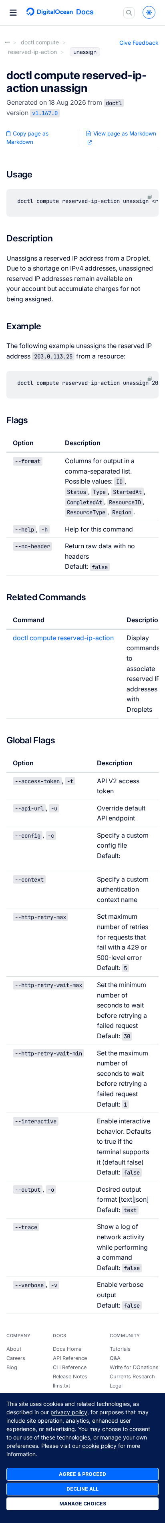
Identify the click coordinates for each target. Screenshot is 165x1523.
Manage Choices (82, 1504)
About (13, 1349)
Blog (11, 1367)
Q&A (115, 1358)
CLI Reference (70, 1367)
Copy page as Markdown (27, 137)
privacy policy (68, 1412)
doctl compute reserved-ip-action (63, 638)
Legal (116, 1386)
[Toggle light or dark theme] (149, 12)
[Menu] (13, 13)
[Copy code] (149, 196)
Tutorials (120, 1349)
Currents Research (132, 1377)
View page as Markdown (124, 133)
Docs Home (67, 1349)
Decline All (82, 1489)
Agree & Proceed (82, 1474)
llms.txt (61, 1386)
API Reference (70, 1358)
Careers (15, 1358)
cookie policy (99, 1445)
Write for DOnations (134, 1367)
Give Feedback (139, 42)
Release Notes (70, 1377)
